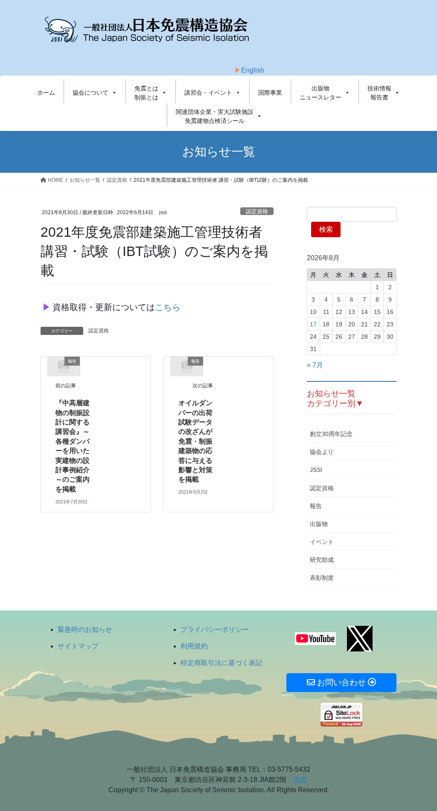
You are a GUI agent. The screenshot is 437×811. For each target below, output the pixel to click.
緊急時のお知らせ (85, 629)
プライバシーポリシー (215, 629)
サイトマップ (78, 646)
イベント (322, 541)
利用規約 (194, 646)
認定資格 (257, 211)
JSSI (316, 469)
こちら (168, 307)
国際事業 (270, 92)
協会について (90, 92)
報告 (316, 506)
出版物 (319, 523)
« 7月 (315, 365)
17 (313, 324)
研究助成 (322, 559)
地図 (300, 779)
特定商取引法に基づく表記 (221, 662)
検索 (326, 229)
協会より (322, 451)
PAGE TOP (418, 779)
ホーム (46, 92)
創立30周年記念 (331, 433)
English (252, 70)
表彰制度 (322, 577)
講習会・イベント (208, 92)
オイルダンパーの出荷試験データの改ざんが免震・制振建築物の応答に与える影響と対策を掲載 (195, 441)
